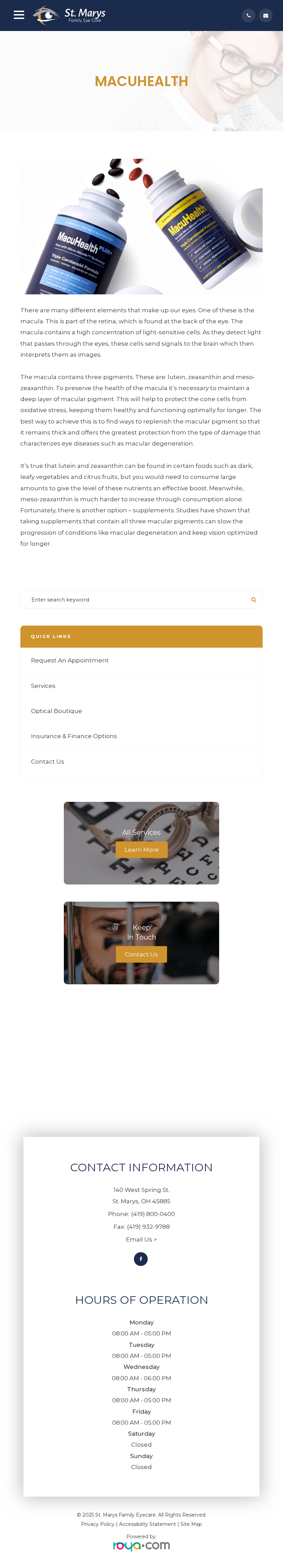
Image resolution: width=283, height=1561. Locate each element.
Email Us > (141, 1239)
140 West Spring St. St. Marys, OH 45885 (141, 1195)
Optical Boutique (56, 711)
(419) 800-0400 (153, 1214)
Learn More (142, 849)
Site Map (191, 1524)
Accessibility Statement (147, 1524)
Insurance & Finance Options (74, 736)
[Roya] (141, 1546)
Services (43, 685)
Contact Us (47, 761)
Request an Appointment (70, 660)
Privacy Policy (98, 1524)
